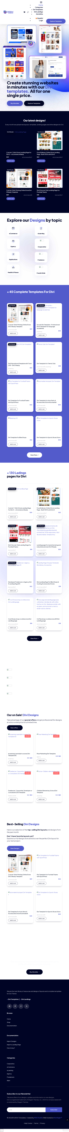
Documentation (12, 1026)
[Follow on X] (26, 1006)
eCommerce (11, 1067)
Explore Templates (56, 21)
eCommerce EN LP (27, 157)
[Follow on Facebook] (20, 1006)
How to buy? (11, 1048)
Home (41, 5)
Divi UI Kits (39, 14)
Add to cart (11, 161)
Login (41, 20)
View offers (14, 728)
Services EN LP (59, 195)
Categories (39, 7)
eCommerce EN (28, 195)
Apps (8, 1080)
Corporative (10, 1064)
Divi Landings (38, 12)
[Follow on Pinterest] (15, 1006)
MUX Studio (38, 1118)
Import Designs (11, 1041)
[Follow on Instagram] (9, 1006)
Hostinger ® (58, 1118)
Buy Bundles (15, 103)
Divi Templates (38, 9)
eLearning (10, 1070)
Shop (8, 1022)
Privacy (42, 1123)
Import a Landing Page (14, 1045)
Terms (36, 1123)
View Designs (14, 848)
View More (33, 455)
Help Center (28, 1123)
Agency (9, 1074)
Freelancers (10, 1077)
